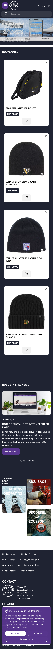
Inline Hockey (8, 560)
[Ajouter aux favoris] (46, 63)
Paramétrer (37, 633)
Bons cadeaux (9, 571)
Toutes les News (26, 461)
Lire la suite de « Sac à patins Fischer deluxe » (26, 92)
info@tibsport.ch (23, 598)
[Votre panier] (43, 6)
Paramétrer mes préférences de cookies (18, 645)
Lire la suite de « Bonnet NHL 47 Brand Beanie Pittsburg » (26, 167)
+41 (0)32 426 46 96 (25, 595)
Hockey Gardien (29, 554)
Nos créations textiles (28, 565)
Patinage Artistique (29, 560)
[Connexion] (39, 6)
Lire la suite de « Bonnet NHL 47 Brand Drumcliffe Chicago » (26, 319)
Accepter (15, 633)
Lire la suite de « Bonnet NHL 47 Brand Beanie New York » (26, 243)
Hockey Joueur (9, 554)
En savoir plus (26, 639)
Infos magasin (27, 571)
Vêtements (7, 565)
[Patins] (14, 500)
